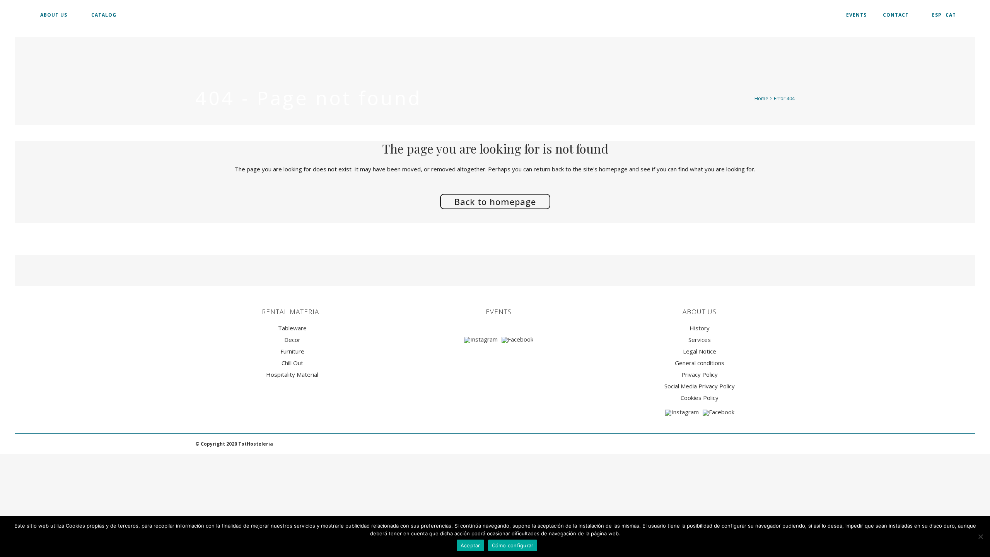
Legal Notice (699, 351)
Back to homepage (495, 201)
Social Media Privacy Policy (699, 386)
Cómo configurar (513, 545)
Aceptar (470, 545)
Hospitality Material (292, 374)
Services (699, 339)
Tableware (292, 328)
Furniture (292, 351)
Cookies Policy (700, 397)
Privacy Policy (699, 374)
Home (761, 98)
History (700, 328)
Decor (292, 339)
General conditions (699, 363)
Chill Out (292, 363)
